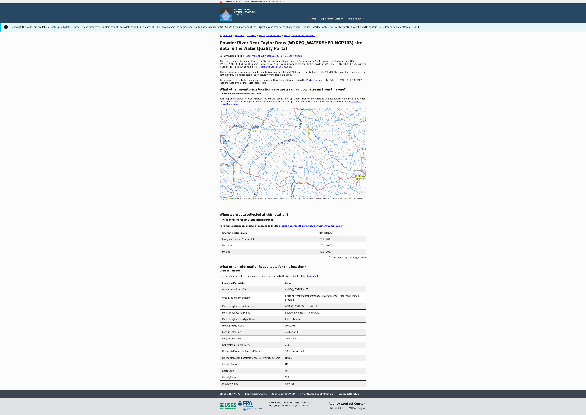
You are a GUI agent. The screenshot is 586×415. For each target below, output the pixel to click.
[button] (224, 112)
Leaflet (234, 198)
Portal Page (312, 80)
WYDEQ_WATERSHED (270, 35)
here (297, 27)
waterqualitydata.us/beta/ (65, 27)
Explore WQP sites (348, 394)
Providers (239, 35)
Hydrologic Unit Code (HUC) (267, 66)
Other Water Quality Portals (316, 394)
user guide (313, 275)
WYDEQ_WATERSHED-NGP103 (299, 35)
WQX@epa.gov (357, 408)
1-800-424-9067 (336, 408)
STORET (251, 35)
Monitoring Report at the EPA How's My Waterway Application (309, 225)
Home (313, 18)
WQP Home (226, 35)
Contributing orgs (256, 394)
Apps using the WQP (283, 394)
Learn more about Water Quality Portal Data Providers (273, 55)
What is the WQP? (230, 394)
